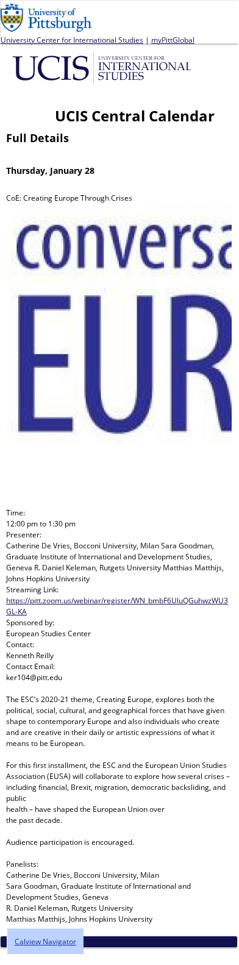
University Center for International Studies (72, 40)
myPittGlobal (172, 40)
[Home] (104, 67)
